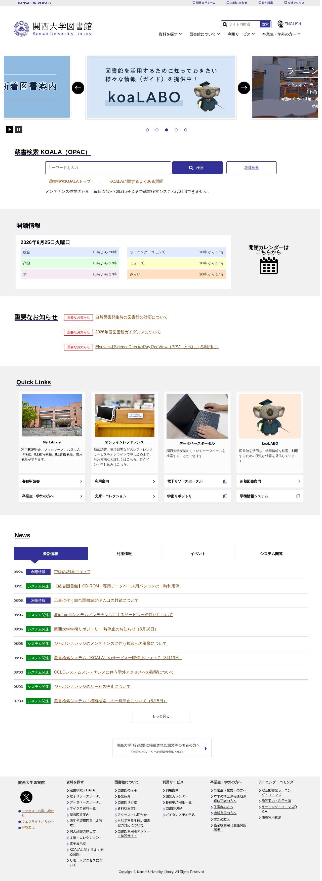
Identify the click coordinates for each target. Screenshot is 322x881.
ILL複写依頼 (43, 454)
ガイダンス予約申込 (180, 815)
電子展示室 (78, 843)
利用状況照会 (31, 449)
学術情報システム (254, 496)
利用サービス (239, 34)
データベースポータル (197, 443)
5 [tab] (185, 130)
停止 (18, 129)
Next (244, 88)
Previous (78, 88)
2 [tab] (156, 130)
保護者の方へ (223, 807)
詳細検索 (252, 168)
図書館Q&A (174, 808)
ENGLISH (293, 24)
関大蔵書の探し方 (83, 831)
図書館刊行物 (127, 802)
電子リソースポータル (185, 481)
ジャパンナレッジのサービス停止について (92, 686)
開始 (9, 129)
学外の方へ (222, 819)
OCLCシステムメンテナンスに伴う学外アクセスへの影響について (114, 672)
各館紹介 (124, 796)
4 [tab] (176, 130)
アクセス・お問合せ (132, 815)
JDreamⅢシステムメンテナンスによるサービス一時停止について (113, 615)
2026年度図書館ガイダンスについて (128, 332)
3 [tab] (166, 130)
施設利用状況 (271, 817)
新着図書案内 (250, 481)
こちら (131, 459)
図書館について (202, 34)
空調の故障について (72, 572)
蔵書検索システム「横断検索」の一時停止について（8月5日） (110, 701)
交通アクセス (296, 3)
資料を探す (168, 34)
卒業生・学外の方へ (279, 34)
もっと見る (161, 716)
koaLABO (270, 443)
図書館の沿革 (127, 790)
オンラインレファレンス (124, 442)
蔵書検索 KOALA (82, 790)
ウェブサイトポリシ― (38, 821)
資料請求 (267, 3)
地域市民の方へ (225, 813)
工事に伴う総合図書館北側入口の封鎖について (96, 600)
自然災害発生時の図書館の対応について (131, 317)
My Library (52, 442)
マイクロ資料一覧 (83, 808)
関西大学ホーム (206, 3)
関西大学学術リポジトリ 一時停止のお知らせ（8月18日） (106, 629)
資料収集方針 (127, 808)
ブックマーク (54, 449)
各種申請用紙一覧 (179, 802)
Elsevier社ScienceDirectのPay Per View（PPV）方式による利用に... (157, 347)
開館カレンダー (177, 796)
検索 (200, 167)
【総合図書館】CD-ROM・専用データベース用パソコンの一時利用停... (118, 586)
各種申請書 (31, 481)
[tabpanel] (161, 87)
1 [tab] (147, 130)
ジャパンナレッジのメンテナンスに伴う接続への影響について (110, 643)
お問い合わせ (238, 3)
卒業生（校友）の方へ (230, 790)
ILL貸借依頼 (64, 454)
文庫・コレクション (111, 496)
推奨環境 (28, 827)
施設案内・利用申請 (276, 801)
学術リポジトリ (179, 496)
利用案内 (102, 481)
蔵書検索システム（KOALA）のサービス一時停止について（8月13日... (118, 658)
